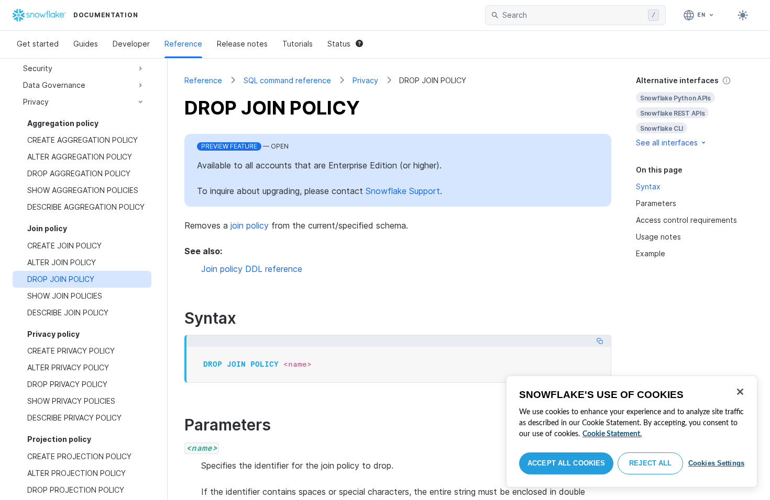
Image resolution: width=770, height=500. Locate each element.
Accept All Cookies (566, 463)
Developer (131, 43)
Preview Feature (229, 146)
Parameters (656, 203)
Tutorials (297, 43)
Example (650, 253)
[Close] (740, 391)
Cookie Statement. (612, 434)
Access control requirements (686, 219)
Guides (85, 43)
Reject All (650, 463)
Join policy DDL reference (251, 269)
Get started (38, 43)
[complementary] (694, 111)
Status (338, 43)
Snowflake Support (403, 191)
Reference (183, 43)
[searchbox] (573, 15)
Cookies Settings (716, 463)
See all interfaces (667, 142)
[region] (631, 431)
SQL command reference (287, 80)
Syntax (648, 186)
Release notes (242, 43)
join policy (249, 225)
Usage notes (658, 236)
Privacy (365, 80)
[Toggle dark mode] (742, 15)
